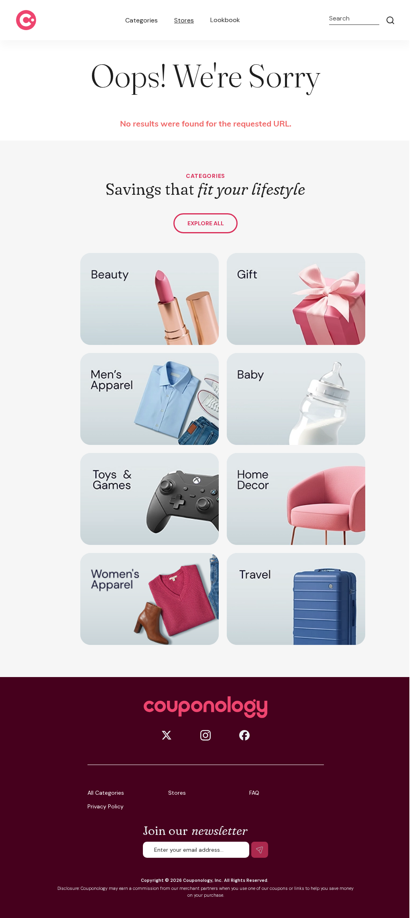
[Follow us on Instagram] (205, 735)
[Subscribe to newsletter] (259, 850)
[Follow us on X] (166, 735)
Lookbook (225, 20)
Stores (184, 20)
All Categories (105, 792)
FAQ (254, 792)
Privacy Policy (105, 806)
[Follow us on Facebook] (244, 735)
